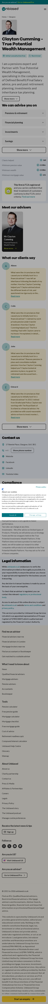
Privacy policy (41, 487)
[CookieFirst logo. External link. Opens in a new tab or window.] (3, 489)
